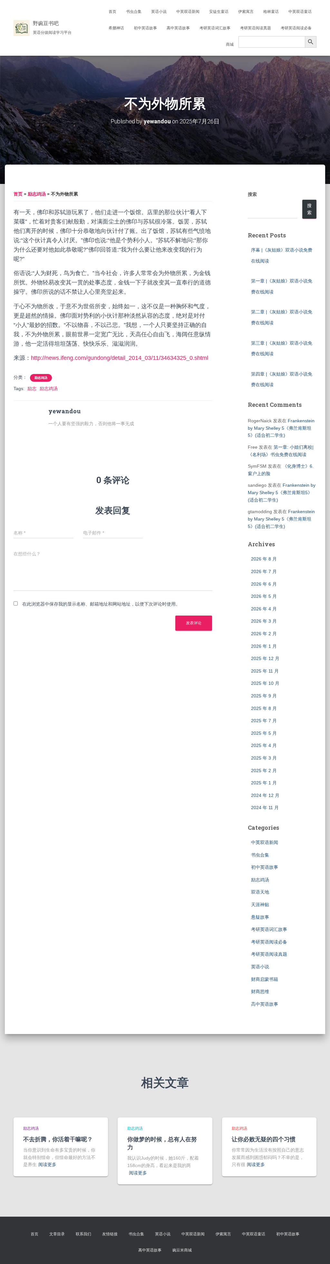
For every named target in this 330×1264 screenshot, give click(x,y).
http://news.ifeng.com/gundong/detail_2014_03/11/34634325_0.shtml (119, 358)
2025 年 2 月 (264, 770)
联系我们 (83, 1234)
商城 (230, 44)
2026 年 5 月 (264, 596)
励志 (31, 388)
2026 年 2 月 (264, 633)
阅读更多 (47, 1164)
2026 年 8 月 (264, 558)
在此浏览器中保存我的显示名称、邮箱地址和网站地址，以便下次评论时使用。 (101, 604)
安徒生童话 (218, 11)
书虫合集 (133, 11)
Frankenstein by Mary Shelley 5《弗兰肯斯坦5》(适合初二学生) (281, 428)
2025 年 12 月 (265, 658)
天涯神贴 (260, 904)
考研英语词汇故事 (214, 28)
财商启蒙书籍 (264, 979)
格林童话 (271, 11)
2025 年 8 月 (264, 708)
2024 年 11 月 (265, 807)
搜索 (252, 194)
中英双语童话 (300, 11)
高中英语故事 (178, 28)
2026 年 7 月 (264, 571)
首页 (112, 11)
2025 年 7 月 (264, 720)
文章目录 (57, 1234)
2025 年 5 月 (264, 733)
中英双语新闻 (187, 11)
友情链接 (110, 1234)
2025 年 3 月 (264, 758)
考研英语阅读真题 (255, 28)
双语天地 (260, 892)
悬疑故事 (260, 917)
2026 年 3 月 (264, 621)
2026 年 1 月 (264, 646)
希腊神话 (116, 28)
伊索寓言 (246, 11)
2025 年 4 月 (264, 745)
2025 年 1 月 (264, 782)
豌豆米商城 (182, 1250)
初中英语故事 (145, 28)
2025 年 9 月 (264, 695)
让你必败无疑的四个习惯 (264, 1139)
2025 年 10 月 (265, 683)
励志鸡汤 (37, 193)
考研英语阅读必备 (296, 28)
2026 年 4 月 (264, 608)
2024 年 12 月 (265, 795)
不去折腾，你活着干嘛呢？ (58, 1139)
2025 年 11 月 (265, 671)
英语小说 (159, 11)
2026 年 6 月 (264, 584)
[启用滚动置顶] (317, 1251)
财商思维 (260, 991)
